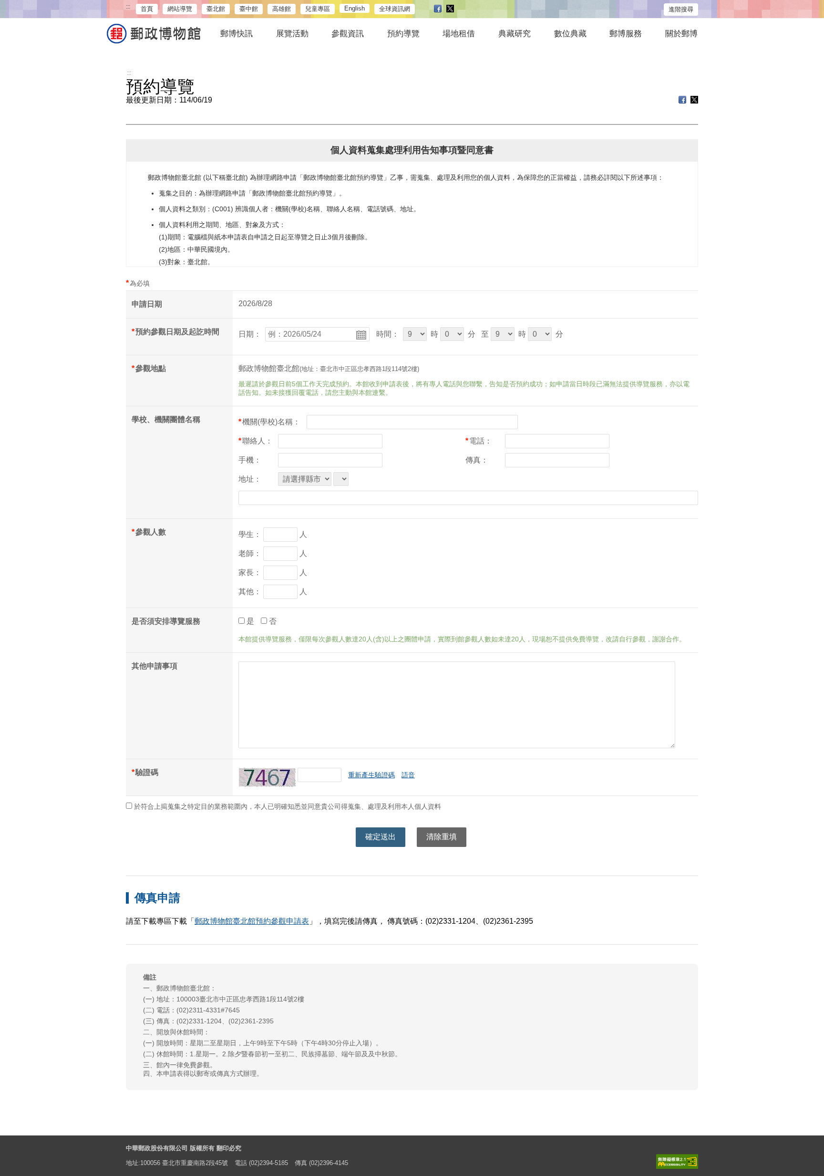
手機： (249, 460)
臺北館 (215, 8)
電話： (478, 441)
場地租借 (459, 33)
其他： (249, 592)
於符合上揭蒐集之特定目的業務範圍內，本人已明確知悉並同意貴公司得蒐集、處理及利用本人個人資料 (286, 806)
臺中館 (248, 8)
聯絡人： (255, 441)
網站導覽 (179, 8)
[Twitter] (450, 9)
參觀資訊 (347, 33)
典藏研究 (514, 33)
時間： (387, 334)
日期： (249, 334)
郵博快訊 (236, 33)
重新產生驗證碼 (371, 775)
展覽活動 (292, 33)
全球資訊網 (394, 8)
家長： (249, 572)
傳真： (476, 460)
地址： (249, 479)
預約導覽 (403, 33)
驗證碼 (146, 772)
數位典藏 (570, 33)
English (354, 8)
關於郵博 (681, 33)
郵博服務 (625, 33)
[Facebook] (437, 9)
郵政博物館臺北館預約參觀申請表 (252, 921)
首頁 (147, 8)
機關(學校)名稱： (269, 422)
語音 (408, 775)
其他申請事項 (154, 666)
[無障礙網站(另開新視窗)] (677, 1161)
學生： (249, 534)
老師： (249, 553)
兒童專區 (317, 8)
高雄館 (281, 8)
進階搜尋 (681, 9)
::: (128, 7)
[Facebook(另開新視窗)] (682, 101)
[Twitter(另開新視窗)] (694, 101)
